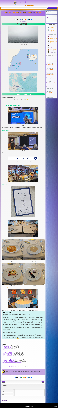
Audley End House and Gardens (50, 79)
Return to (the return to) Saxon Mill (50, 74)
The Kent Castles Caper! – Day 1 (50, 64)
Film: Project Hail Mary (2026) (50, 92)
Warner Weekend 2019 (52, 30)
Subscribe (55, 406)
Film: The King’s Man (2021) (53, 44)
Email (3, 391)
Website (3, 394)
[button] (23, 94)
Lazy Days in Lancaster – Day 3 (50, 69)
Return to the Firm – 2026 (49, 77)
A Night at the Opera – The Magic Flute (51, 82)
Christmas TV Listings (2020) (53, 49)
